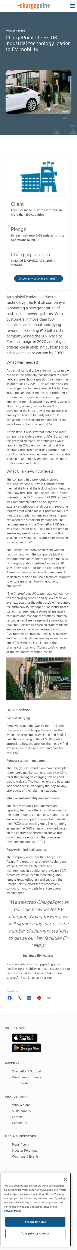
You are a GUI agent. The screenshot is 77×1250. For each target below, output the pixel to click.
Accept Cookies (35, 1222)
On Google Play (26, 1047)
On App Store (24, 1037)
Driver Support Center (27, 1077)
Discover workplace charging (38, 278)
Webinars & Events (25, 1156)
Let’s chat (20, 973)
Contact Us (19, 1123)
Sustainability (21, 1111)
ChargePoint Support (26, 1071)
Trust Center (20, 1083)
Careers (17, 1117)
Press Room (20, 1144)
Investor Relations (24, 1150)
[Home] (34, 6)
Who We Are (21, 1105)
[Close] (65, 1179)
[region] (35, 1210)
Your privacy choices (35, 1233)
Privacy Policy (12, 1210)
